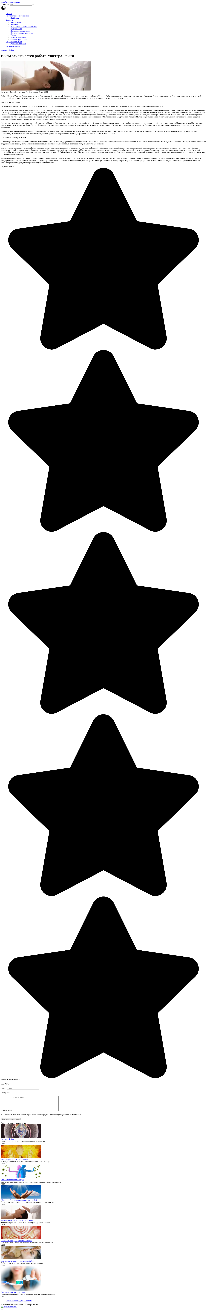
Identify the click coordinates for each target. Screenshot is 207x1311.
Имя (3, 1084)
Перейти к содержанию (10, 2)
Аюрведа (14, 24)
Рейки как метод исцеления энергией (16, 1241)
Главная (9, 14)
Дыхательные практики (20, 31)
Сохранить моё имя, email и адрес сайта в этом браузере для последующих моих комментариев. (43, 1115)
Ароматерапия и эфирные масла (24, 27)
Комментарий (6, 1110)
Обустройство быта (14, 42)
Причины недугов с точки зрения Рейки (17, 1261)
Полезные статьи (13, 46)
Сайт (3, 1093)
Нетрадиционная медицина (22, 33)
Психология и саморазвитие (17, 16)
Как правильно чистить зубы (13, 1292)
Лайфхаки (15, 18)
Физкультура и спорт (19, 39)
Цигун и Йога (16, 29)
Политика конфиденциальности (19, 1301)
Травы (13, 35)
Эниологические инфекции (12, 1180)
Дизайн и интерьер (18, 44)
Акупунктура (16, 22)
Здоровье (9, 20)
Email (4, 1088)
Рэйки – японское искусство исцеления (17, 1220)
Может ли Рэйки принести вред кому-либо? (19, 1200)
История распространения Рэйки (14, 1159)
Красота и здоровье (18, 37)
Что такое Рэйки (7, 1139)
